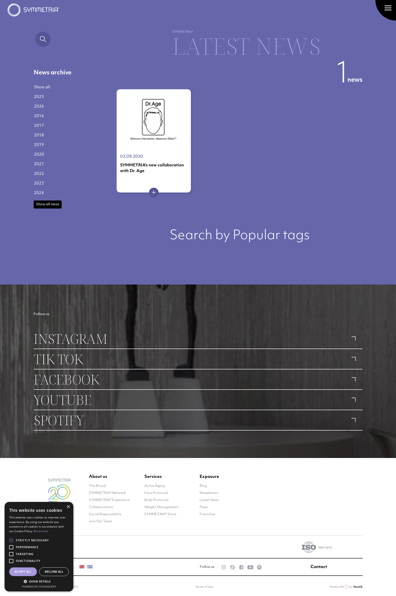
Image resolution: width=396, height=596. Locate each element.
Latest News (209, 500)
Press (204, 507)
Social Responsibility (105, 514)
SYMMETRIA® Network (107, 493)
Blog (203, 486)
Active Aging (154, 486)
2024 (39, 193)
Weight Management (161, 507)
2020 (39, 155)
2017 (39, 126)
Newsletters (209, 493)
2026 (39, 106)
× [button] (68, 507)
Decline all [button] (54, 572)
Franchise (207, 514)
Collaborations (101, 507)
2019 (39, 145)
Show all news (47, 204)
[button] (39, 581)
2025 (39, 97)
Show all (42, 87)
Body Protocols (156, 500)
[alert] (39, 546)
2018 (39, 135)
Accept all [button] (23, 572)
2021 (39, 164)
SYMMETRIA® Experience (109, 500)
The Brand (97, 486)
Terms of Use (204, 587)
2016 (39, 116)
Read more (41, 531)
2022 (39, 174)
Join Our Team (100, 521)
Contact (319, 567)
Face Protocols (156, 493)
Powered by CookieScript (39, 586)
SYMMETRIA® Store (160, 514)
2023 (39, 183)
